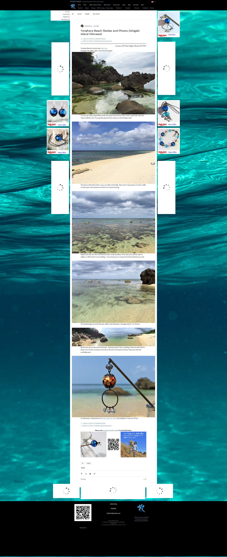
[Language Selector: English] (153, 2)
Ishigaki (87, 14)
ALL (73, 14)
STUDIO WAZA (75, 1)
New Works (96, 14)
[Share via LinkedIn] (90, 474)
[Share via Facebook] (81, 474)
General (79, 14)
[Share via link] (94, 474)
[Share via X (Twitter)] (86, 474)
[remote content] (113, 445)
